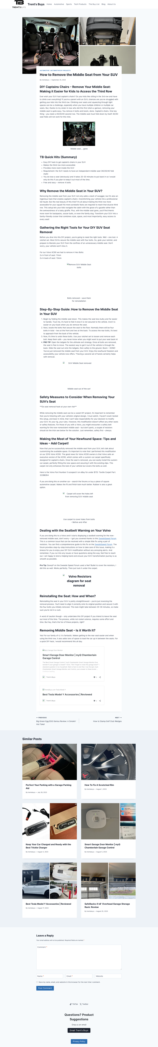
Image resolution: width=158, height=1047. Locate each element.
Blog (103, 4)
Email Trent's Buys (79, 1030)
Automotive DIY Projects (61, 70)
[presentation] (49, 762)
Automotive (59, 4)
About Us (111, 4)
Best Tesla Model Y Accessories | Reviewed (48, 904)
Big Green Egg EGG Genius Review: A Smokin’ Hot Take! (56, 721)
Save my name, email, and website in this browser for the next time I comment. (69, 982)
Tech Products (80, 4)
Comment (42, 947)
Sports (69, 4)
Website (99, 976)
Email (70, 976)
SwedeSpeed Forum (107, 538)
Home (49, 4)
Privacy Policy (79, 1041)
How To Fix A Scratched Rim (99, 785)
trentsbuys (45, 80)
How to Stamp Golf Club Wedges (107, 719)
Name (40, 976)
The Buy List (94, 4)
